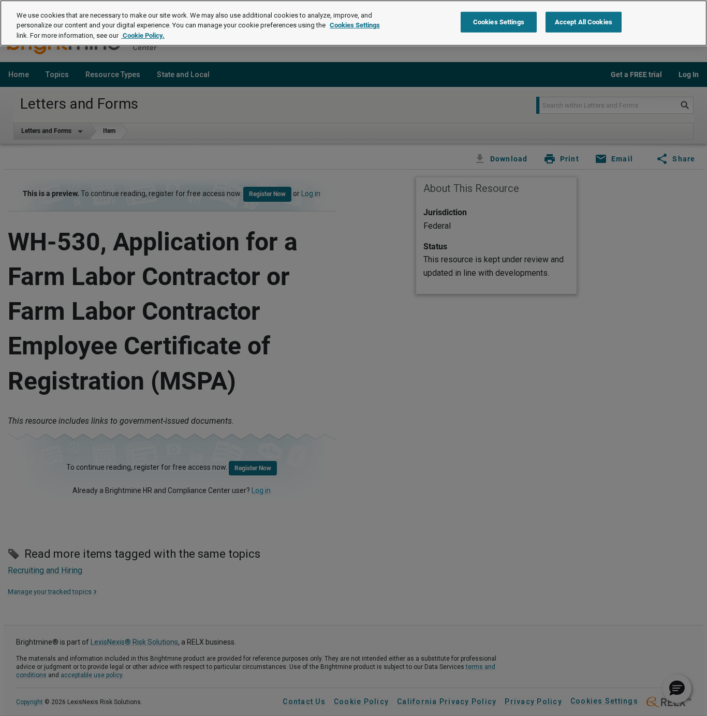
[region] (353, 23)
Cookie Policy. (143, 35)
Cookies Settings (355, 25)
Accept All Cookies (583, 22)
